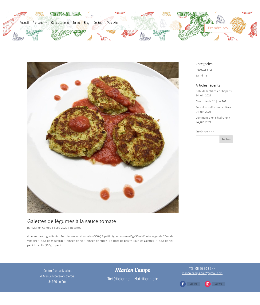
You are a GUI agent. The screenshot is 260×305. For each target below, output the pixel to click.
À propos (38, 22)
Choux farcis (203, 101)
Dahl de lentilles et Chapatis (214, 91)
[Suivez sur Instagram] (208, 284)
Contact (98, 22)
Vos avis (112, 22)
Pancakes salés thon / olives (213, 107)
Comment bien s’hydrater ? (213, 117)
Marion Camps (41, 227)
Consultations (60, 22)
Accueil (24, 22)
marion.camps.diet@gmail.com (202, 273)
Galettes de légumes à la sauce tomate (71, 221)
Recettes (75, 227)
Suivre (194, 283)
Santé (199, 75)
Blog (86, 22)
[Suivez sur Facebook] (183, 284)
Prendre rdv (218, 27)
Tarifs (76, 22)
